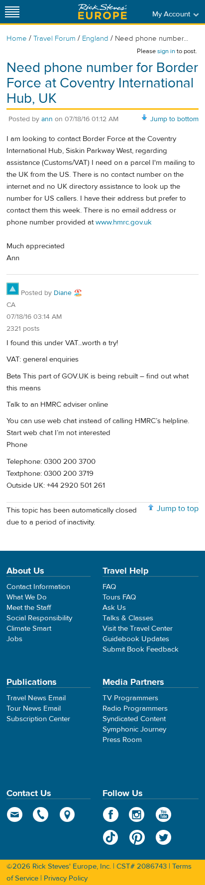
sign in (166, 51)
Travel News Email (36, 698)
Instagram (137, 814)
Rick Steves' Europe (102, 11)
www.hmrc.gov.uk (124, 222)
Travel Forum (54, 38)
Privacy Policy (66, 878)
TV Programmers (130, 698)
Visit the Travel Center (137, 628)
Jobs (14, 639)
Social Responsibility (39, 618)
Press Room (122, 739)
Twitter (163, 837)
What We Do (26, 597)
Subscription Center (38, 719)
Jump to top (178, 509)
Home (16, 38)
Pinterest (137, 837)
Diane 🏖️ (68, 293)
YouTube (163, 814)
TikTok (110, 837)
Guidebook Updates (135, 639)
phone (41, 814)
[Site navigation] (12, 11)
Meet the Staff (28, 607)
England (95, 38)
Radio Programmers (135, 708)
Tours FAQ (119, 597)
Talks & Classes (127, 618)
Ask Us (114, 607)
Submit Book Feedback (140, 649)
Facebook (110, 814)
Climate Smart (28, 628)
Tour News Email (33, 708)
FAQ (109, 586)
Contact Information (38, 586)
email (14, 814)
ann (47, 119)
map (67, 814)
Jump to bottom (174, 119)
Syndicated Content (134, 719)
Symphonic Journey (134, 729)
